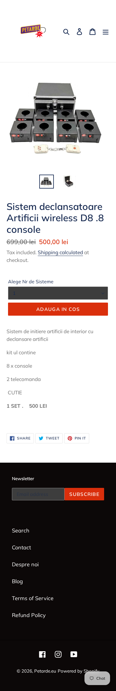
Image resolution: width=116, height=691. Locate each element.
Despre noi (25, 564)
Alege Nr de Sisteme (31, 281)
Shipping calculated (60, 252)
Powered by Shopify (78, 671)
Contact (21, 547)
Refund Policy (29, 615)
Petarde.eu (45, 671)
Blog (17, 581)
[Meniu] (105, 31)
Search (20, 530)
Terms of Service (33, 598)
